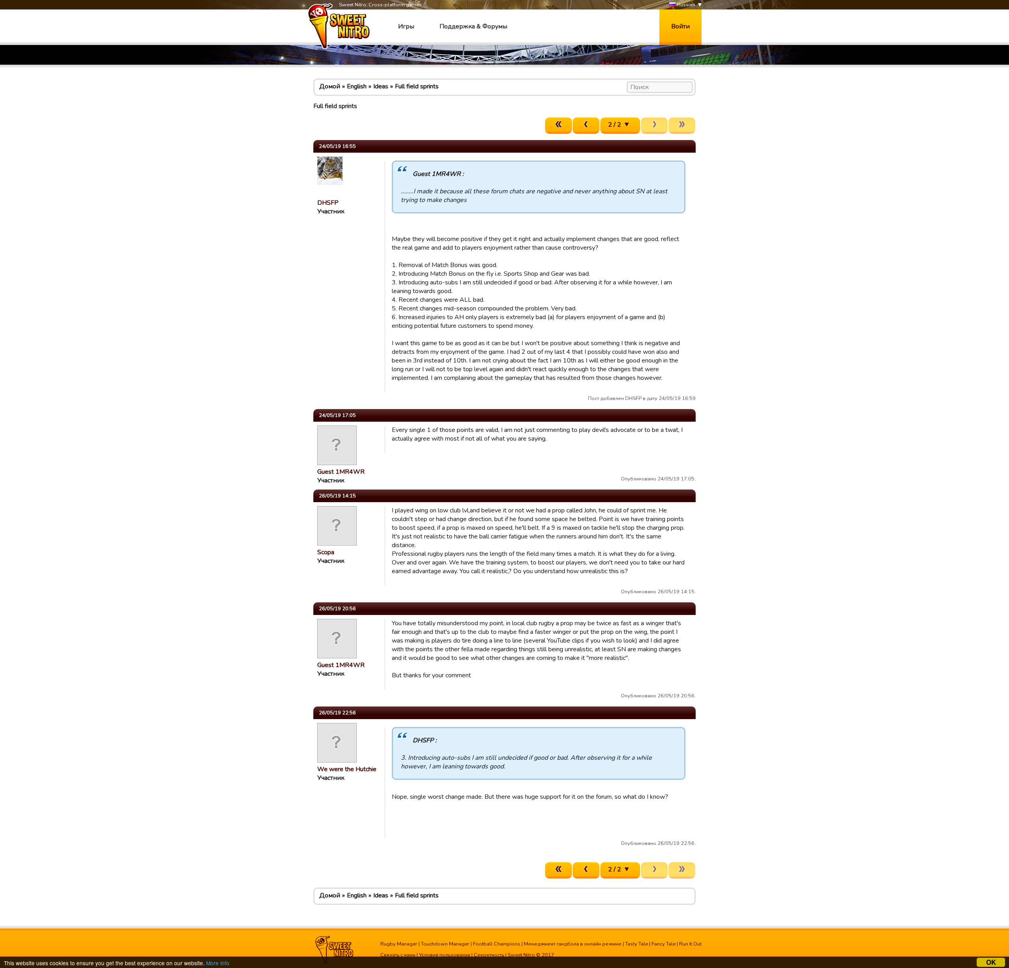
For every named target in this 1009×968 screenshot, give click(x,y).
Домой (329, 86)
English (357, 86)
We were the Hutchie (346, 769)
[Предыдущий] (586, 126)
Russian (685, 4)
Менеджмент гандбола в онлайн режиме (573, 943)
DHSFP (328, 202)
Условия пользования (444, 955)
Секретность (489, 955)
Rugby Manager (398, 943)
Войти (680, 26)
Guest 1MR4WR (341, 471)
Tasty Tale (636, 943)
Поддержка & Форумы (473, 26)
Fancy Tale (664, 943)
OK (991, 962)
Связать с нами (397, 955)
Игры (406, 26)
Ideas (380, 86)
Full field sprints (417, 86)
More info (217, 963)
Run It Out (690, 943)
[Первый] (558, 126)
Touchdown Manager (445, 943)
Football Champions (496, 943)
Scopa (325, 552)
